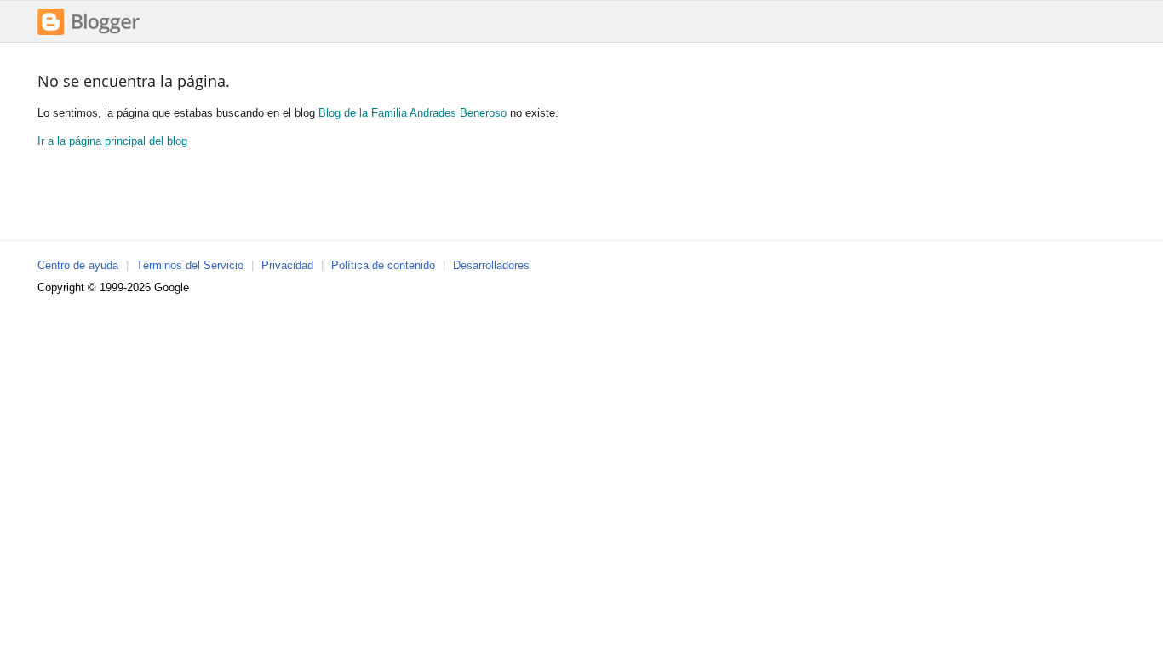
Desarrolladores (491, 265)
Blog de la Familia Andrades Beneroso (412, 112)
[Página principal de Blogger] (88, 32)
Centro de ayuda (77, 265)
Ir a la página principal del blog (112, 141)
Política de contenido (383, 265)
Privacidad (287, 265)
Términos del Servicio (189, 265)
